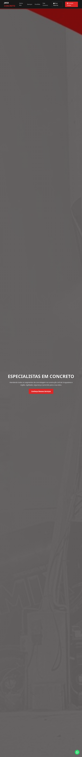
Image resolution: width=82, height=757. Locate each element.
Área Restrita (55, 4)
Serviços (29, 4)
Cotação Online (70, 4)
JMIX (9, 4)
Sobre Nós (21, 4)
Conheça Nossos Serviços (41, 391)
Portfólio (37, 4)
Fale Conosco (45, 4)
